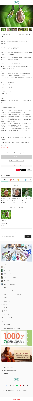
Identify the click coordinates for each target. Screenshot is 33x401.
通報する (29, 169)
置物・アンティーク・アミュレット (12, 294)
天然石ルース (7, 297)
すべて (4, 179)
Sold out (16, 157)
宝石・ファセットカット (10, 277)
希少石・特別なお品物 (9, 284)
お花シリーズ (7, 274)
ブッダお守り (7, 280)
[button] (2, 3)
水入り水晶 (7, 270)
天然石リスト (7, 287)
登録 (28, 236)
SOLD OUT (7, 301)
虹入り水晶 (7, 267)
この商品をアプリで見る (16, 166)
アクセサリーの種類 (9, 291)
